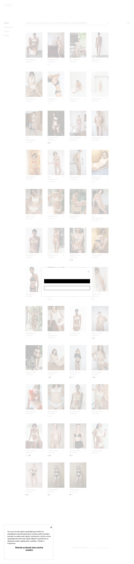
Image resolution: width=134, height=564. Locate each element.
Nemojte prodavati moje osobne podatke (29, 548)
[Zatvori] (51, 527)
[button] (67, 281)
